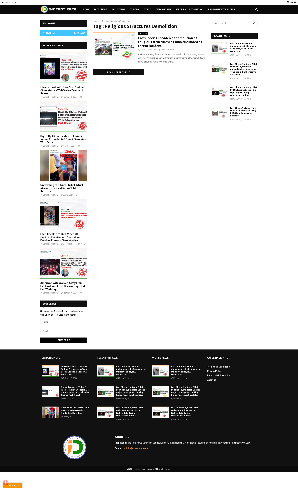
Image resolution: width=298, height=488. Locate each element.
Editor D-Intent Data (148, 50)
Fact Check (100, 9)
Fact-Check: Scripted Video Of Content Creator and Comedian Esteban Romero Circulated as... (60, 237)
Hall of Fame (118, 9)
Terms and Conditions (218, 366)
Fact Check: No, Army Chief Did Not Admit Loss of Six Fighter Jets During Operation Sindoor (243, 91)
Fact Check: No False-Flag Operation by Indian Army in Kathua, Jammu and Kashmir (243, 112)
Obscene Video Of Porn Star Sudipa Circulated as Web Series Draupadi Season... (62, 90)
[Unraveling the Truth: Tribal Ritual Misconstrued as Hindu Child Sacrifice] (63, 165)
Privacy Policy (214, 371)
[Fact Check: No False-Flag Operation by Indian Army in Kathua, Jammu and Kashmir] (219, 112)
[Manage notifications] (5, 482)
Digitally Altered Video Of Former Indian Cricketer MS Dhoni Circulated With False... (63, 139)
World (147, 9)
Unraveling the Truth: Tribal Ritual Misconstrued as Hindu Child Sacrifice (61, 188)
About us (211, 380)
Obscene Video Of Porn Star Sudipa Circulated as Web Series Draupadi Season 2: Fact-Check (75, 370)
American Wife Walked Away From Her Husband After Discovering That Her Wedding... (62, 286)
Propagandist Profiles (221, 9)
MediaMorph (163, 9)
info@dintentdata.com (137, 448)
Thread (134, 9)
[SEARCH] (254, 23)
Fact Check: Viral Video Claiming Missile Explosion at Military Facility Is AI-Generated (243, 47)
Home (86, 9)
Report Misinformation (189, 9)
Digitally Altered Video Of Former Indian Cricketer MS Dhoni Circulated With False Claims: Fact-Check (75, 391)
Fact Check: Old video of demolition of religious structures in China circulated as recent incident (170, 42)
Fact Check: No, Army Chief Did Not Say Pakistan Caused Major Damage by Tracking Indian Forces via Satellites (243, 69)
